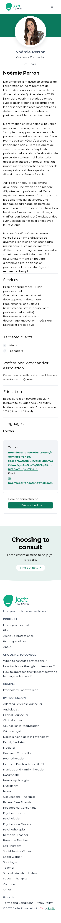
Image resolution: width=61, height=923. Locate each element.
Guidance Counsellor (17, 753)
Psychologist (11, 818)
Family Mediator (14, 742)
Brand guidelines (14, 641)
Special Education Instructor (22, 873)
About (7, 646)
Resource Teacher (15, 840)
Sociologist (10, 862)
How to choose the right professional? (29, 666)
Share (32, 64)
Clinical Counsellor (15, 715)
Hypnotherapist (13, 758)
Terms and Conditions (18, 902)
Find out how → (30, 567)
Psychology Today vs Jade (20, 690)
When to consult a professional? (25, 660)
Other (7, 889)
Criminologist (12, 731)
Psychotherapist (14, 829)
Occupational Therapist (19, 796)
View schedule (32, 505)
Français (8, 897)
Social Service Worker (17, 851)
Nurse (7, 791)
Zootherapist (12, 884)
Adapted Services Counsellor (22, 704)
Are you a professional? (18, 635)
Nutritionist (10, 785)
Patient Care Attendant (19, 802)
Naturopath (11, 775)
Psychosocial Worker (17, 824)
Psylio (51, 908)
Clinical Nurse (12, 720)
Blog (6, 630)
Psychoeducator (14, 813)
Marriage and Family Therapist (23, 769)
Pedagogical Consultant (19, 807)
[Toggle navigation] (51, 6)
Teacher (8, 867)
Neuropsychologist (16, 780)
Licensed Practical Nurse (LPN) (24, 764)
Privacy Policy (44, 902)
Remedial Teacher (15, 834)
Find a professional (16, 625)
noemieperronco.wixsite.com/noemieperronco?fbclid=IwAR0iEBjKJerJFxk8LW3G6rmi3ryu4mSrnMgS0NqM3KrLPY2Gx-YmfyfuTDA (30, 461)
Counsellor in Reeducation (21, 725)
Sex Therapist (12, 845)
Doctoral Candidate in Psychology (26, 736)
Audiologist (11, 709)
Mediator (9, 747)
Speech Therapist (15, 878)
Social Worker (12, 856)
